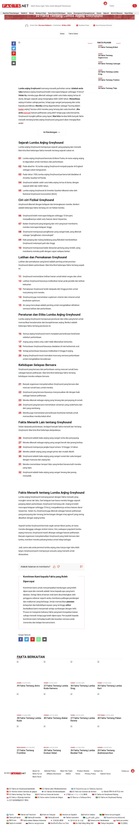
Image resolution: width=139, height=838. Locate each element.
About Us (36, 771)
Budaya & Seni (41, 13)
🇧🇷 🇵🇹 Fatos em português (109, 815)
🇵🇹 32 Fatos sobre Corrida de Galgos (49, 797)
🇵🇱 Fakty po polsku (120, 820)
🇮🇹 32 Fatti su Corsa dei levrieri (47, 794)
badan (21, 109)
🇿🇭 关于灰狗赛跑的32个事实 (17, 800)
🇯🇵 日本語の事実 (56, 820)
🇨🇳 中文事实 (123, 823)
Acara (69, 13)
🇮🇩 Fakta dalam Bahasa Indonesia (33, 820)
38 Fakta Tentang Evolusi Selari (52, 751)
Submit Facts (105, 774)
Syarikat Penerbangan (11, 13)
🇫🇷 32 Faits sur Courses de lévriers (83, 792)
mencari (27, 113)
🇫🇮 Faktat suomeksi (71, 817)
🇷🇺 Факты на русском (35, 823)
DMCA (68, 774)
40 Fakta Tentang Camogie (109, 64)
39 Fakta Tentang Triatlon (108, 80)
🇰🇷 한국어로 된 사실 (75, 820)
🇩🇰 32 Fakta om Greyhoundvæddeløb (21, 789)
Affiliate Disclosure (54, 774)
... (135, 13)
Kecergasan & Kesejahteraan (84, 13)
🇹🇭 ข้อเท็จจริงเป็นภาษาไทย (58, 823)
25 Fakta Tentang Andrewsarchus (106, 751)
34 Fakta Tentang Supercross (105, 56)
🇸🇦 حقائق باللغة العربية (91, 817)
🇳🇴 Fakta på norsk (52, 817)
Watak (31, 13)
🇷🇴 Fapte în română (14, 823)
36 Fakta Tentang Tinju (107, 88)
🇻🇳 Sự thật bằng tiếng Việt (83, 823)
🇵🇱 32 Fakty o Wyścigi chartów (18, 797)
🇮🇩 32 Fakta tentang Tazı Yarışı (19, 794)
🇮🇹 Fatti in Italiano (88, 815)
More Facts (36, 777)
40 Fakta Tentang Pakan (109, 718)
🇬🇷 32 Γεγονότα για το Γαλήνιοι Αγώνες (86, 789)
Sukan (62, 34)
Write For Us (37, 774)
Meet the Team (66, 771)
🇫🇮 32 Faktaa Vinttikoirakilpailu (53, 792)
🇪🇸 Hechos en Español (68, 815)
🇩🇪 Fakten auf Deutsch (27, 815)
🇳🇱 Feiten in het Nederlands (98, 820)
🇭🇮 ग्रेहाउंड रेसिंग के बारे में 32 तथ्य (112, 792)
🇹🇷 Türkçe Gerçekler (106, 823)
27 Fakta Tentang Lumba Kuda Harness (56, 687)
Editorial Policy (50, 771)
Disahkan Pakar (84, 25)
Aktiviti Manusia (116, 13)
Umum (99, 13)
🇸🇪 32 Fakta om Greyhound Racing (109, 797)
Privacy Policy (90, 774)
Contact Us (98, 771)
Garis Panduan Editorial (104, 25)
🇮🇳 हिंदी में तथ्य (11, 820)
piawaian (70, 601)
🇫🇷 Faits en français (47, 815)
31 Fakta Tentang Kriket (108, 47)
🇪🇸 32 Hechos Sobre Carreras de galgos (22, 792)
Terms (77, 774)
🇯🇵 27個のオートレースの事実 (75, 794)
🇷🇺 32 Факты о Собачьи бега (79, 797)
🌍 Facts (10, 815)
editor (68, 605)
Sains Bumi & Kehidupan (56, 13)
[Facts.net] (15, 6)
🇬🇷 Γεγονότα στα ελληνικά (114, 817)
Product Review (83, 771)
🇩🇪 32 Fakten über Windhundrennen (53, 789)
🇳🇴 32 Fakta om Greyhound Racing (105, 794)
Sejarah (106, 13)
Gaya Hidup (129, 13)
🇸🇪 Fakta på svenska (33, 817)
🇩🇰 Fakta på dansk (14, 817)
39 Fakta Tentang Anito (28, 685)
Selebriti (24, 13)
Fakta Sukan (73, 34)
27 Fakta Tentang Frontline (25, 751)
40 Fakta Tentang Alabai (56, 718)
